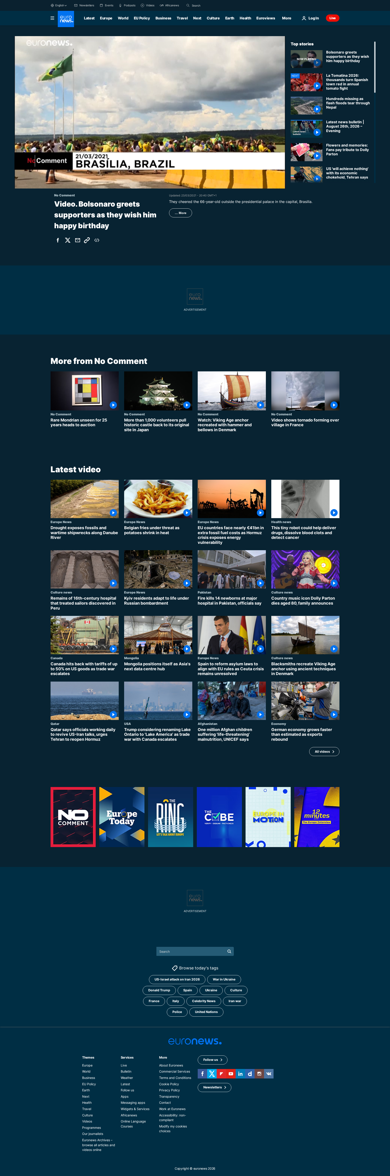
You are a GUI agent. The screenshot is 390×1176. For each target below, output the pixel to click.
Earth (229, 18)
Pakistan (204, 592)
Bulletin (126, 1072)
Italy (175, 1001)
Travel (182, 18)
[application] (149, 112)
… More (180, 213)
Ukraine (211, 990)
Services (127, 1057)
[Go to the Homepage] (66, 19)
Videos (87, 1121)
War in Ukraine (224, 979)
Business (163, 18)
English (59, 5)
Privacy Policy (169, 1090)
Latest (89, 18)
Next (197, 18)
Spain (187, 990)
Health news (281, 522)
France (154, 1001)
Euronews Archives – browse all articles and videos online (98, 1145)
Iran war (235, 1001)
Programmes (91, 1127)
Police (177, 1012)
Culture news (61, 592)
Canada (57, 658)
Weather (127, 1078)
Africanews (129, 1115)
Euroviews (265, 18)
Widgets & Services (135, 1109)
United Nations (206, 1012)
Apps (124, 1096)
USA (127, 723)
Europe (106, 18)
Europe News (61, 522)
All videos (322, 751)
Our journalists (92, 1134)
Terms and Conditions (175, 1078)
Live (333, 18)
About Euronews (171, 1065)
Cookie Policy (169, 1084)
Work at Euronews (172, 1109)
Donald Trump (159, 990)
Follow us (127, 1090)
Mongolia (131, 658)
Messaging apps (133, 1103)
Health (245, 18)
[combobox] (210, 5)
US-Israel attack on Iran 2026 (177, 979)
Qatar (55, 723)
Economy (278, 723)
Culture (213, 18)
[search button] (188, 5)
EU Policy (142, 18)
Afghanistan (207, 723)
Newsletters (212, 1087)
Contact (165, 1103)
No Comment (61, 414)
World (123, 18)
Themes (88, 1057)
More (163, 1057)
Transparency (169, 1096)
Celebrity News (204, 1001)
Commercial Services (174, 1072)
